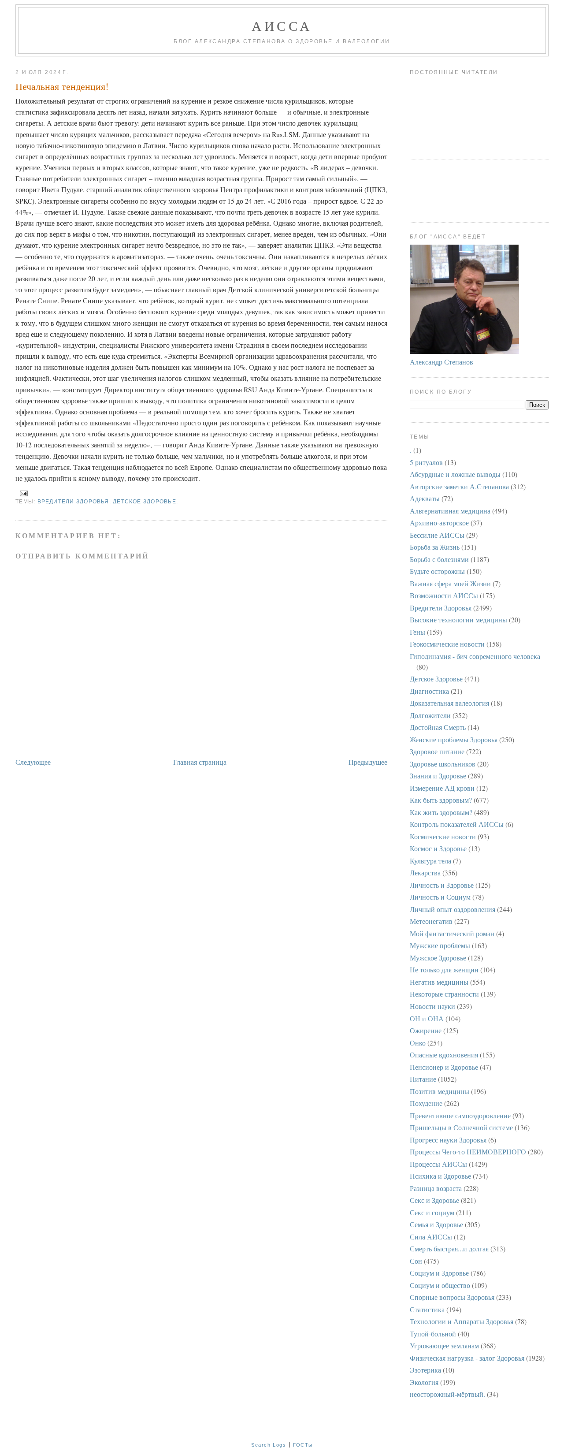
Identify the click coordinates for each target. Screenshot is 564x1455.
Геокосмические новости (447, 643)
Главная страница (199, 762)
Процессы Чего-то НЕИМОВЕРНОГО (468, 1151)
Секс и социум (432, 1212)
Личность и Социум (440, 896)
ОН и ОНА (427, 1018)
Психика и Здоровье (440, 1175)
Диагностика (429, 691)
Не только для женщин (444, 969)
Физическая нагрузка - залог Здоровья (467, 1357)
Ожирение (426, 1030)
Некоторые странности (444, 993)
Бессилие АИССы (437, 535)
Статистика (427, 1309)
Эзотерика (425, 1369)
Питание (423, 1078)
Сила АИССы (431, 1236)
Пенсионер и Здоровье (444, 1067)
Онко (418, 1042)
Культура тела (430, 860)
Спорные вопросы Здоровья (452, 1297)
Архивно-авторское (439, 522)
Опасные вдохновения (444, 1054)
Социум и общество (440, 1285)
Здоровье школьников (442, 763)
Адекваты (425, 498)
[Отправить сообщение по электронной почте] (22, 493)
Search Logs (268, 1445)
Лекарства (425, 872)
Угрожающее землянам (444, 1345)
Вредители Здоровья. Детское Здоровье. (107, 502)
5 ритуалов (426, 462)
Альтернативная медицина (450, 510)
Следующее (33, 762)
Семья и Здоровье (436, 1224)
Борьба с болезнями (439, 559)
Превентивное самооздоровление (460, 1115)
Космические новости (443, 836)
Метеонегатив (431, 921)
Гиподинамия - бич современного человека (475, 656)
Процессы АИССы (438, 1163)
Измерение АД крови (442, 788)
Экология (424, 1382)
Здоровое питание (437, 751)
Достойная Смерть (438, 727)
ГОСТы (303, 1445)
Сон (416, 1260)
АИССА (282, 25)
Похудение (426, 1103)
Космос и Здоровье (438, 848)
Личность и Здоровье (442, 884)
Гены (417, 631)
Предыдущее (368, 762)
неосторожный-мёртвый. (447, 1394)
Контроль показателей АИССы (457, 824)
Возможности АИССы (444, 595)
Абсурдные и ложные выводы (455, 474)
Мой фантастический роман (452, 933)
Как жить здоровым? (441, 812)
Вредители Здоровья (440, 607)
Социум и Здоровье (439, 1272)
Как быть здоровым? (441, 799)
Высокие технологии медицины (458, 619)
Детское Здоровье (436, 678)
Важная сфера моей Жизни (450, 583)
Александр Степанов (441, 361)
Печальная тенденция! (61, 86)
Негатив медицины (439, 981)
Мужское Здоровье (438, 957)
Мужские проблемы (440, 945)
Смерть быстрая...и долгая (449, 1248)
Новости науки (432, 1006)
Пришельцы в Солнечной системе (461, 1127)
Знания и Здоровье (438, 775)
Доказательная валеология (449, 702)
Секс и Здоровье (434, 1200)
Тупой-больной (433, 1333)
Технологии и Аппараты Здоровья (461, 1321)
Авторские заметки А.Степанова (459, 486)
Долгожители (430, 715)
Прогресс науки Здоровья (448, 1139)
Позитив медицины (439, 1091)
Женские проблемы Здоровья (453, 739)
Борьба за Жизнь (435, 546)
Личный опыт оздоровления (452, 909)
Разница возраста (436, 1188)
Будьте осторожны (437, 571)
